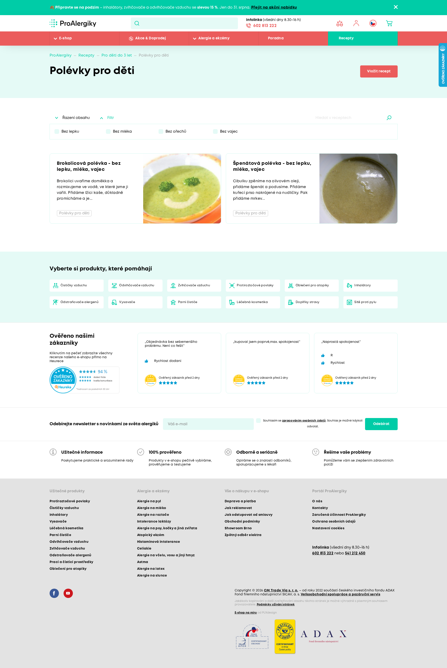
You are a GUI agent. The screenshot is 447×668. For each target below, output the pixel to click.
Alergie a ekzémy (214, 38)
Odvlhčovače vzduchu (136, 285)
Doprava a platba (240, 501)
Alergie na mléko (151, 508)
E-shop (65, 38)
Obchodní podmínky (242, 521)
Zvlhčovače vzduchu (194, 285)
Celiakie (144, 548)
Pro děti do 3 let (117, 55)
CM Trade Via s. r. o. (281, 590)
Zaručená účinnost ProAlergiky (339, 514)
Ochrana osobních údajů (334, 521)
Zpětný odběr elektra (243, 535)
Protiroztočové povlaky (255, 285)
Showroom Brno (238, 528)
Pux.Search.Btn (136, 23)
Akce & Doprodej (150, 38)
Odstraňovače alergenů (79, 302)
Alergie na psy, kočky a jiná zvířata (167, 528)
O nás (317, 501)
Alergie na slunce (152, 575)
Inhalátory (362, 285)
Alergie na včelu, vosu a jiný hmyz (166, 555)
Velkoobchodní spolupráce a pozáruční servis (340, 594)
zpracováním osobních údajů (304, 420)
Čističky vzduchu (74, 285)
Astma (142, 562)
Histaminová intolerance (158, 541)
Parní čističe (187, 302)
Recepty (346, 38)
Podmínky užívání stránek (276, 604)
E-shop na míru (246, 612)
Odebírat (381, 424)
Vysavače (127, 302)
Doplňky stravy (308, 302)
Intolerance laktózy (154, 521)
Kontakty (320, 508)
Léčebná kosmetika (252, 302)
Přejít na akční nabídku (274, 7)
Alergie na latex (151, 568)
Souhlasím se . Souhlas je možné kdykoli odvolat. (313, 423)
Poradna (276, 38)
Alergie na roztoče (153, 514)
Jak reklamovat (238, 508)
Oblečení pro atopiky (312, 285)
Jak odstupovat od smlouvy (249, 514)
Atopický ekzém (150, 535)
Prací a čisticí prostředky (71, 562)
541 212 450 (355, 553)
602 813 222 (265, 26)
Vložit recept (378, 71)
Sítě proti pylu (365, 302)
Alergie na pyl (149, 501)
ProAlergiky (61, 55)
